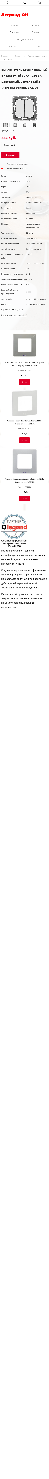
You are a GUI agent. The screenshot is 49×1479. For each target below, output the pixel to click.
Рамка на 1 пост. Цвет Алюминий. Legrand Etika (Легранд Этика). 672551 (24, 480)
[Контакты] (24, 2)
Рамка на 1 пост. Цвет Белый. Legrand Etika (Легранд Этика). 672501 (24, 422)
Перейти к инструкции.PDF (12, 310)
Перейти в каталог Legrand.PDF (14, 315)
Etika (10, 59)
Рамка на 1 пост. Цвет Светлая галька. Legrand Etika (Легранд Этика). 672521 (24, 364)
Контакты (14, 46)
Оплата (35, 32)
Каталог (35, 25)
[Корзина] (41, 2)
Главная (14, 25)
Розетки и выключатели (37, 56)
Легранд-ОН (14, 15)
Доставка (14, 32)
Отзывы (36, 46)
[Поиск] (8, 2)
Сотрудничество (24, 39)
